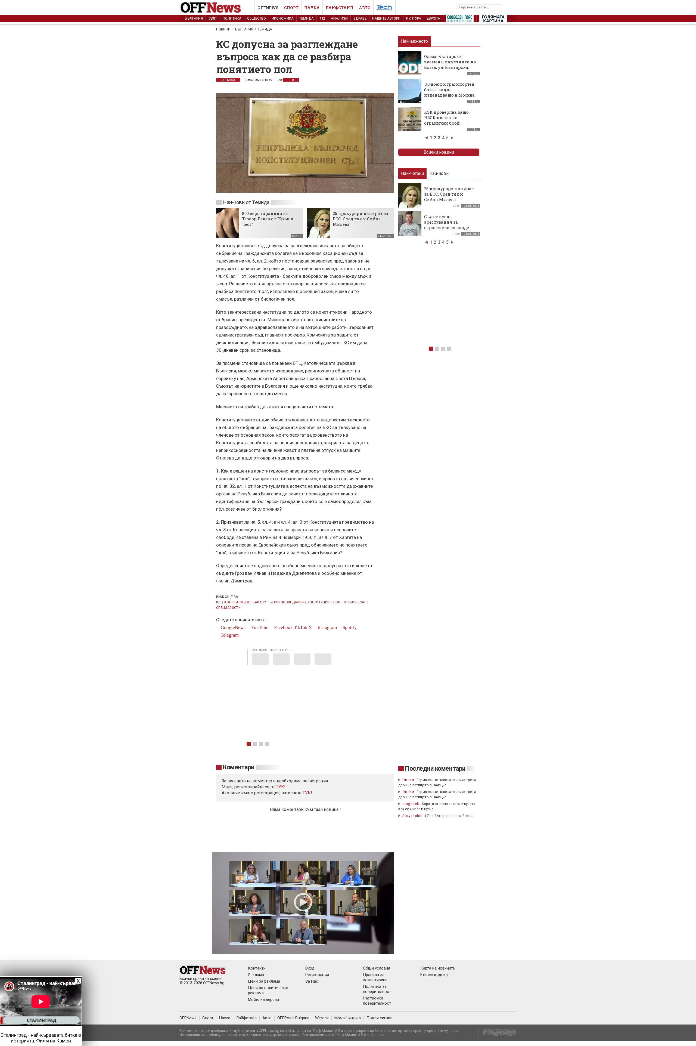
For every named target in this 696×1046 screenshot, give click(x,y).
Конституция (236, 602)
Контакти (257, 968)
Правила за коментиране (375, 977)
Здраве (359, 18)
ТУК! (307, 792)
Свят (213, 18)
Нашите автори (386, 18)
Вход (310, 968)
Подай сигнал (379, 1018)
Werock (322, 1018)
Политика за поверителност (377, 989)
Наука (312, 7)
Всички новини (439, 152)
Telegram (229, 635)
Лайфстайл (339, 7)
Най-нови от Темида (246, 202)
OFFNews (228, 80)
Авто (365, 7)
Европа (433, 18)
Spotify (349, 627)
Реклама (256, 974)
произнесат (355, 602)
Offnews (267, 7)
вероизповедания (287, 602)
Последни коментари (435, 768)
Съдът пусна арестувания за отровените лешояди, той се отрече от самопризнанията (447, 227)
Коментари (238, 767)
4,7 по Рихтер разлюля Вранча (449, 816)
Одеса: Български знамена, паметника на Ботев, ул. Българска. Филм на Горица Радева (450, 64)
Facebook (283, 627)
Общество (256, 18)
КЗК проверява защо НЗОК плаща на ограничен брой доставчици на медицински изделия (448, 123)
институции (318, 602)
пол (336, 602)
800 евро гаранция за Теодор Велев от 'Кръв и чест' (267, 219)
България (194, 18)
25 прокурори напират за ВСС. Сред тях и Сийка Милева (360, 219)
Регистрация (317, 974)
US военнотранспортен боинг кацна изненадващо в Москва (449, 89)
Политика (232, 18)
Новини (223, 29)
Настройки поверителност (377, 1001)
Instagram (326, 627)
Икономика (283, 18)
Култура (413, 18)
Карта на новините (437, 968)
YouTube (259, 627)
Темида (306, 18)
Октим (408, 780)
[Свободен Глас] (459, 20)
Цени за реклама (264, 981)
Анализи (339, 18)
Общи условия (376, 968)
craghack (410, 804)
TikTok (300, 627)
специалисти (228, 608)
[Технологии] (384, 8)
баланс (259, 602)
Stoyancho (412, 816)
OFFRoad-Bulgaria (293, 1018)
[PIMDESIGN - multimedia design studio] (497, 1034)
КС (218, 602)
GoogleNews (233, 627)
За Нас (311, 981)
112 (322, 18)
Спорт (291, 7)
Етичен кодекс (434, 974)
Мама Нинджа (347, 1018)
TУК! (280, 786)
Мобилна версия (263, 999)
